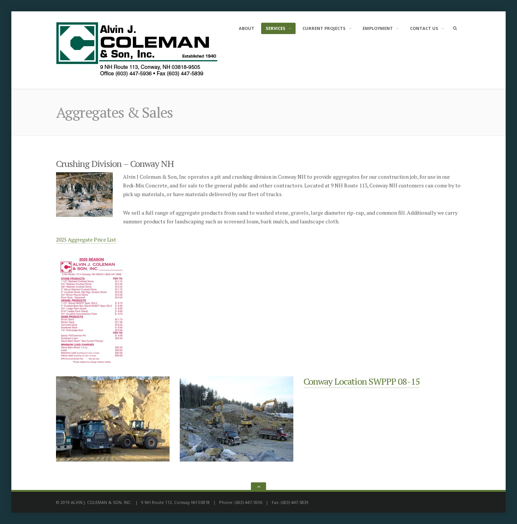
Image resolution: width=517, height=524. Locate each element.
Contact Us (424, 28)
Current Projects (324, 28)
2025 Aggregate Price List (86, 239)
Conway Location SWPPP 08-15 (362, 381)
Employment (378, 28)
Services (275, 28)
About (246, 28)
